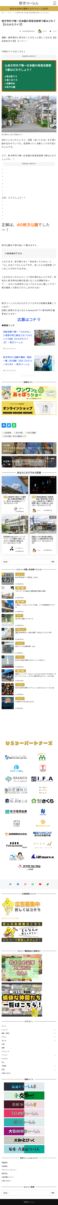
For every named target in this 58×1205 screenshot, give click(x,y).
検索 (52, 562)
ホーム (4, 1026)
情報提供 (5, 1162)
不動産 (4, 1066)
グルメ (4, 1037)
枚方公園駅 (31, 432)
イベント (5, 1055)
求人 (3, 1062)
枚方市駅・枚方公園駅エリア (15, 436)
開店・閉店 (5, 1033)
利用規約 (5, 1166)
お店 (3, 1044)
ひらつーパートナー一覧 (10, 918)
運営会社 (5, 1173)
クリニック (5, 1051)
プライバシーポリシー (9, 1170)
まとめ (4, 1040)
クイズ (55, 31)
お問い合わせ (6, 1073)
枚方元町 (19, 432)
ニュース (5, 1030)
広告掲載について (8, 1177)
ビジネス (5, 1058)
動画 (3, 1048)
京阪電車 (7, 432)
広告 (3, 1069)
